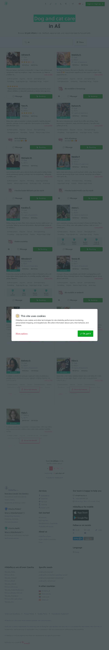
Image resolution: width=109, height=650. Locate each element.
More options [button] (22, 333)
